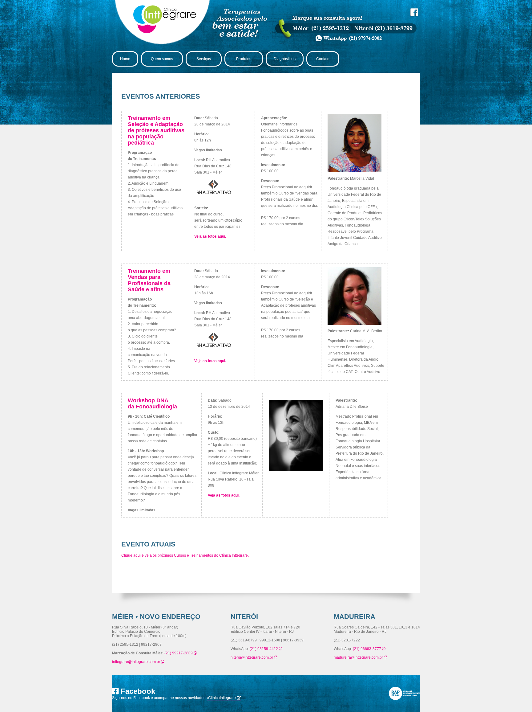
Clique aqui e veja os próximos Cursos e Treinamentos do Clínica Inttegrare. (185, 555)
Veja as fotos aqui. (210, 236)
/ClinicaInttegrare (222, 698)
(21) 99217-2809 (179, 653)
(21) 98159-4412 (264, 649)
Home (125, 59)
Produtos (243, 59)
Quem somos (162, 59)
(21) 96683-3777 (367, 649)
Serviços (204, 59)
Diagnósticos (285, 59)
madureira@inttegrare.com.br (359, 657)
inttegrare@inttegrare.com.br (136, 662)
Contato (322, 59)
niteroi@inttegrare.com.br (252, 657)
